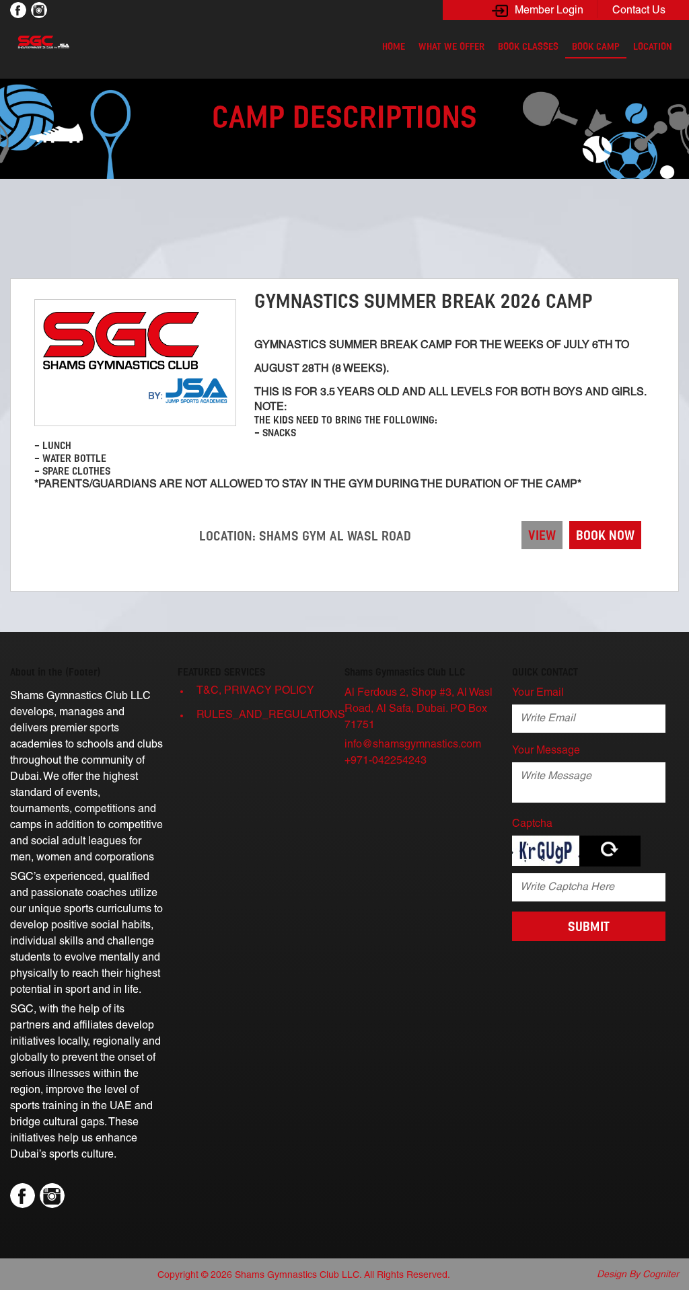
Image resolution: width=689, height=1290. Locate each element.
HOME (393, 46)
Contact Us (638, 10)
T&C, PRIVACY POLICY (255, 691)
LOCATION (652, 46)
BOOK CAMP (596, 46)
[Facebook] (18, 9)
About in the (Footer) (55, 672)
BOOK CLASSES (528, 46)
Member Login (549, 10)
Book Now (605, 535)
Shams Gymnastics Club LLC (404, 672)
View (542, 535)
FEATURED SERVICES (221, 672)
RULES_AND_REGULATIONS (269, 715)
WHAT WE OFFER (451, 46)
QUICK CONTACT (545, 672)
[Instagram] (39, 9)
